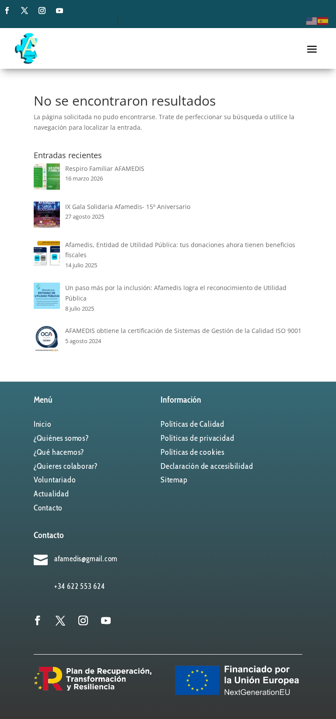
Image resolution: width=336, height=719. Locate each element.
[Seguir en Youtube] (59, 11)
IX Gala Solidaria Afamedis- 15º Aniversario (127, 206)
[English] (312, 20)
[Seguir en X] (25, 11)
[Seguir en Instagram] (42, 11)
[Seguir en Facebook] (7, 11)
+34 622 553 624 (79, 586)
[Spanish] (323, 20)
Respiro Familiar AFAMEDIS (104, 168)
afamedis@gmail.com (86, 558)
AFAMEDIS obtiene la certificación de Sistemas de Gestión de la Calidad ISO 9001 (183, 330)
